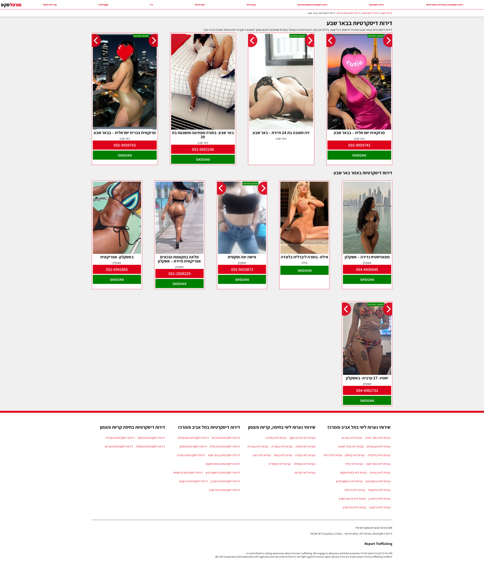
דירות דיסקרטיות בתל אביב (224, 490)
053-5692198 (203, 149)
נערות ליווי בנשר (283, 455)
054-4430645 (367, 269)
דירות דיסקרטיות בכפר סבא (224, 455)
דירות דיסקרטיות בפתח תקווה (223, 464)
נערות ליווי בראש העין (378, 481)
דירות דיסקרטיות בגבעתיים (193, 438)
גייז (151, 4)
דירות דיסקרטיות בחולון (193, 446)
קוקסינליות (103, 4)
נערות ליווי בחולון (355, 455)
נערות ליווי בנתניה (380, 473)
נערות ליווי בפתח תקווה (353, 473)
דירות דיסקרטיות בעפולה (150, 446)
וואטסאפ (359, 155)
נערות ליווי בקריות (305, 473)
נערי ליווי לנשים (50, 4)
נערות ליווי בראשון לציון (349, 481)
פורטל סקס (386, 13)
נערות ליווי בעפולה (304, 464)
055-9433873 (242, 269)
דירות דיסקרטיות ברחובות (188, 473)
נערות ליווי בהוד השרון (351, 446)
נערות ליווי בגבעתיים (378, 446)
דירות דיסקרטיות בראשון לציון (223, 473)
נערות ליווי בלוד (354, 464)
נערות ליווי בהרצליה (379, 455)
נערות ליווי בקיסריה (280, 464)
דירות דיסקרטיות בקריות (119, 446)
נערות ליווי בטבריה (281, 446)
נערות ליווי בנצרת (305, 455)
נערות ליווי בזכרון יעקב (302, 438)
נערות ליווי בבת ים (352, 438)
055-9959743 (359, 145)
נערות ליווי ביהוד (332, 455)
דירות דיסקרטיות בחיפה (151, 438)
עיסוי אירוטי (200, 4)
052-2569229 (179, 273)
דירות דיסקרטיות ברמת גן (225, 481)
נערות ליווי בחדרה (276, 438)
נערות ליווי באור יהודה (377, 438)
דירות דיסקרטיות (376, 4)
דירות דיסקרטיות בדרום (348, 13)
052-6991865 (117, 269)
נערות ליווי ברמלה (354, 490)
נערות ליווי (251, 4)
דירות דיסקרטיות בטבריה (120, 438)
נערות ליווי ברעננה (379, 507)
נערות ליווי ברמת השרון (352, 499)
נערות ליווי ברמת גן (379, 499)
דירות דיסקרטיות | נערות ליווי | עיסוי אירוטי (444, 4)
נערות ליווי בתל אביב (354, 507)
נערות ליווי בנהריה (257, 446)
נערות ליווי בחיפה (305, 446)
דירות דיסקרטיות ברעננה (193, 481)
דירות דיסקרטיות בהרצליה (225, 446)
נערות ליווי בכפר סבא (378, 464)
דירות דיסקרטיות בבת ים (226, 438)
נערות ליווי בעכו (262, 455)
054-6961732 (367, 390)
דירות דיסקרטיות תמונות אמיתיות (312, 4)
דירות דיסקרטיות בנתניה (191, 455)
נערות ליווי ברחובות (379, 490)
